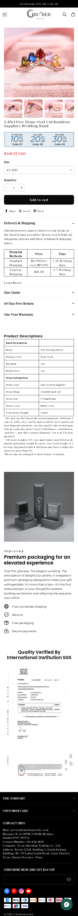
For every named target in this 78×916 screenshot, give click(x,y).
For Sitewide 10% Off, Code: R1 (39, 3)
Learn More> (13, 283)
